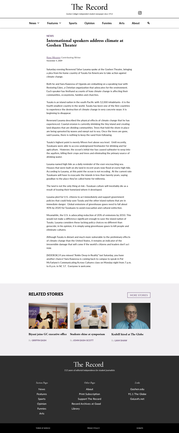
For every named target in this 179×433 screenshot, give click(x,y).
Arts (121, 23)
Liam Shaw (121, 340)
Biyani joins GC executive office (48, 334)
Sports (73, 23)
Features (52, 23)
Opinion (90, 23)
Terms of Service (43, 428)
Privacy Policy (93, 428)
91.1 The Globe (137, 394)
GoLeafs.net (137, 399)
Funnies (107, 23)
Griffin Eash (39, 340)
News (32, 23)
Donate (140, 428)
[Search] (148, 23)
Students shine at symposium (87, 334)
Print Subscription (89, 394)
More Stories (139, 295)
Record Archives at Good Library (86, 406)
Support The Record (89, 399)
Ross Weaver (54, 57)
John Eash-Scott (83, 340)
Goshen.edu (137, 389)
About (136, 23)
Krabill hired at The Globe (127, 334)
